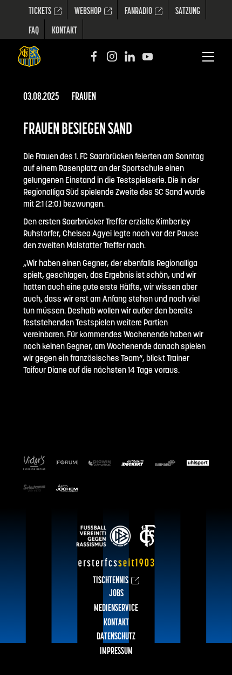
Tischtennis (110, 581)
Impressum (116, 652)
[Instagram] (112, 56)
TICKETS (40, 12)
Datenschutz (116, 637)
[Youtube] (147, 56)
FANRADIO (138, 12)
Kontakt (64, 31)
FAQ (34, 31)
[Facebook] (94, 56)
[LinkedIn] (130, 56)
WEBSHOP (87, 12)
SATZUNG (187, 12)
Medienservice (116, 608)
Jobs (116, 594)
